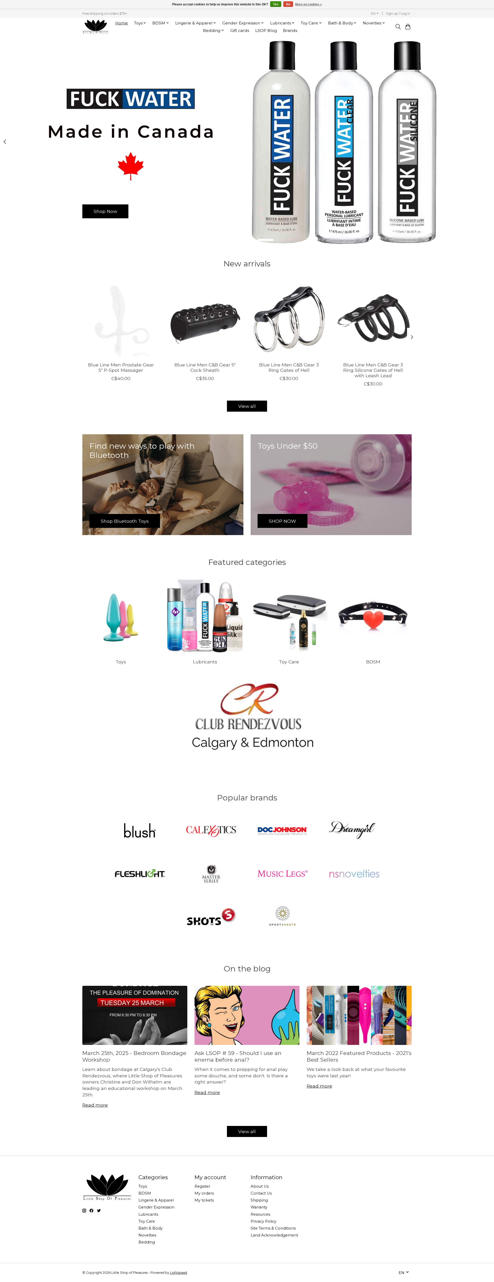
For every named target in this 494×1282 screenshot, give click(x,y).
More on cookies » (308, 4)
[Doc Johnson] (283, 831)
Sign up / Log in (398, 13)
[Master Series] (211, 874)
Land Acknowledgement (274, 1235)
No (288, 4)
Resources (260, 1214)
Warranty (259, 1207)
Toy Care (289, 661)
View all (247, 406)
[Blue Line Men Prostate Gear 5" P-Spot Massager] (120, 319)
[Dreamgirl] (354, 831)
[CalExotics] (211, 831)
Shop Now (105, 211)
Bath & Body (150, 1228)
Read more (95, 1105)
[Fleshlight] (140, 874)
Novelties (147, 1235)
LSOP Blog (266, 30)
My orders (204, 1193)
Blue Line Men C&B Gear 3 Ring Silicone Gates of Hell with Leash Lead (373, 370)
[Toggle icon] (398, 26)
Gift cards (239, 30)
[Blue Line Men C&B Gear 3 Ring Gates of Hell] (289, 319)
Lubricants (205, 661)
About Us (260, 1186)
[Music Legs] (283, 874)
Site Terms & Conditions (273, 1228)
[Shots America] (211, 916)
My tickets (204, 1200)
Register (202, 1186)
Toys (121, 661)
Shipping (259, 1200)
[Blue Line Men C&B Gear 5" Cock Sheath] (204, 319)
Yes (275, 4)
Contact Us (261, 1193)
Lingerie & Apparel (156, 1200)
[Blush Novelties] (140, 831)
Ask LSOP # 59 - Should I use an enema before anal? (238, 1056)
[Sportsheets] (283, 916)
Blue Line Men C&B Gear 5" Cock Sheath (205, 367)
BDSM (373, 661)
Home (121, 23)
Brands (290, 30)
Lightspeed (178, 1273)
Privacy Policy (263, 1221)
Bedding (146, 1242)
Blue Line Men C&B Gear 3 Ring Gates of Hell (289, 367)
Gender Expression (156, 1207)
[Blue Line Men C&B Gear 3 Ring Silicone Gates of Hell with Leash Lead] (373, 319)
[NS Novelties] (354, 874)
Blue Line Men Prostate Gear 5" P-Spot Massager (121, 367)
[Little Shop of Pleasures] (95, 27)
